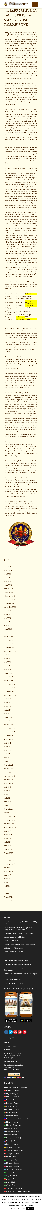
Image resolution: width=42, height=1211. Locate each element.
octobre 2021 (8, 779)
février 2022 (8, 764)
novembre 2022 (9, 731)
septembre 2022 (10, 739)
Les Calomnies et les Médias (14, 936)
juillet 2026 (8, 570)
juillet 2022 (8, 746)
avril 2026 (7, 581)
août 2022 (7, 742)
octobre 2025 (9, 603)
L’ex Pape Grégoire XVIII (13, 983)
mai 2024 (7, 665)
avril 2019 (7, 889)
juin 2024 (7, 662)
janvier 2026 (8, 592)
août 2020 (7, 830)
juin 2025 (7, 618)
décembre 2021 (9, 772)
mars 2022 (8, 761)
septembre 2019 (9, 871)
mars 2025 (8, 629)
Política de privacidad (16, 1208)
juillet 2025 (8, 614)
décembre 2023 (9, 684)
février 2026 (8, 588)
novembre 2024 (9, 643)
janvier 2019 (8, 900)
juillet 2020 (8, 834)
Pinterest (20, 1032)
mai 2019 (7, 885)
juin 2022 (7, 750)
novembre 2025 (9, 599)
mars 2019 (7, 893)
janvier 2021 (8, 812)
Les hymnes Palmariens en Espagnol (17, 964)
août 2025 (7, 610)
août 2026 (7, 566)
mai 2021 (7, 797)
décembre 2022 (9, 728)
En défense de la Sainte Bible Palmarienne (19, 944)
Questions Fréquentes (12, 979)
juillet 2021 (8, 790)
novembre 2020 (9, 819)
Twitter (11, 1032)
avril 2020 (7, 845)
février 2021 (8, 808)
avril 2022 (7, 757)
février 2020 (8, 852)
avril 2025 (7, 625)
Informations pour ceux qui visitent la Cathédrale (17, 968)
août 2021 (7, 786)
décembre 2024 (9, 640)
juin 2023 (7, 706)
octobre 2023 (9, 691)
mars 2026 (8, 585)
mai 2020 (7, 841)
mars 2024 (8, 673)
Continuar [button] (30, 1208)
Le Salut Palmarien (11, 940)
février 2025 (8, 632)
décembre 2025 (9, 596)
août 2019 (7, 875)
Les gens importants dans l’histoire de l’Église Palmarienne (20, 974)
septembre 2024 (10, 651)
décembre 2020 (9, 816)
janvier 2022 (8, 768)
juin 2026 (7, 573)
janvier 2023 (8, 724)
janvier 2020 (8, 856)
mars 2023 (8, 717)
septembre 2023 (10, 695)
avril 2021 (7, 801)
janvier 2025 (8, 636)
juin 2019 (7, 882)
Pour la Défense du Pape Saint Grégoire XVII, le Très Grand (20, 922)
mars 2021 (7, 805)
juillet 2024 (8, 658)
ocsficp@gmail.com (11, 1045)
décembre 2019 (9, 860)
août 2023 (7, 698)
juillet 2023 (8, 702)
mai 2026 (7, 577)
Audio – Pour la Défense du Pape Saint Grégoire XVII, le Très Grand (18, 928)
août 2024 (7, 654)
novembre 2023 (9, 687)
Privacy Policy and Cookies (13, 951)
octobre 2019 (8, 867)
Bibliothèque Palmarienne (13, 947)
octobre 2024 (9, 647)
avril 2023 (7, 713)
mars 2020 (8, 849)
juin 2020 (7, 838)
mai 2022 (7, 753)
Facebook (6, 1032)
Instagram (24, 1032)
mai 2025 (7, 621)
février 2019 (8, 896)
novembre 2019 (9, 863)
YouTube (15, 1032)
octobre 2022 (9, 735)
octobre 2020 (9, 823)
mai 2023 (7, 709)
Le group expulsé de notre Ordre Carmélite (20, 933)
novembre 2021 (9, 775)
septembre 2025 (10, 606)
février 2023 (8, 720)
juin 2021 (7, 794)
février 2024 (8, 676)
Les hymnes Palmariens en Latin (15, 960)
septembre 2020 (10, 827)
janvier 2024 (8, 680)
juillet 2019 (8, 878)
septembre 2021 (9, 783)
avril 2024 (7, 669)
